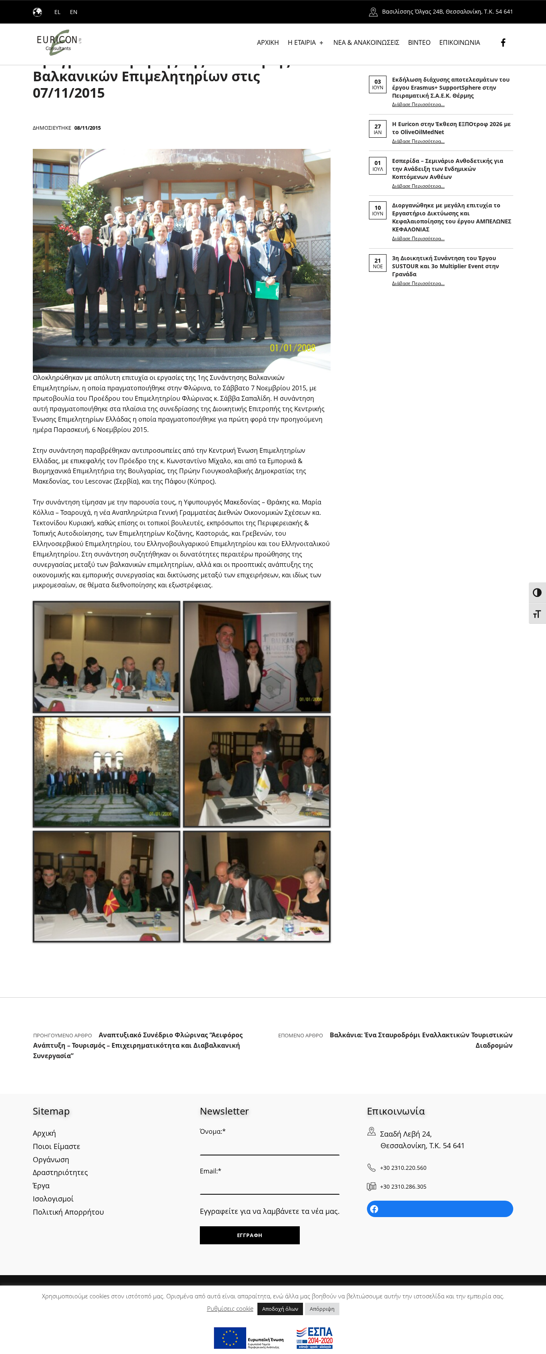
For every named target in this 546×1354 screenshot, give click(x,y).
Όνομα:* (213, 1131)
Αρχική (44, 1133)
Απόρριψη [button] (322, 1308)
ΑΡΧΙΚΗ (268, 42)
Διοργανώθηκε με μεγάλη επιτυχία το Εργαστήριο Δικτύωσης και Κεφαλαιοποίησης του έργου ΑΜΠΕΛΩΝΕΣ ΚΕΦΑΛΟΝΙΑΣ (451, 217)
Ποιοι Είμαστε (56, 1146)
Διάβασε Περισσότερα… (418, 104)
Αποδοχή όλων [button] (280, 1308)
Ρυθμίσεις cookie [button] (230, 1308)
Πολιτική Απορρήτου (68, 1212)
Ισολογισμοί (53, 1198)
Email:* (210, 1171)
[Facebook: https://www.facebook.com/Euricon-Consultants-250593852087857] (440, 1209)
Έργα (41, 1185)
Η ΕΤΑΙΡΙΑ (302, 42)
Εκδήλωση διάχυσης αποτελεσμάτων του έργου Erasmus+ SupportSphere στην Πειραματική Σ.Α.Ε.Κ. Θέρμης (451, 87)
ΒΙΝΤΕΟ (419, 42)
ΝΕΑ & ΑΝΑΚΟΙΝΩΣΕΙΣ (366, 42)
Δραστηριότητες (60, 1172)
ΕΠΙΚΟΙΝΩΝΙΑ (459, 42)
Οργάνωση (51, 1159)
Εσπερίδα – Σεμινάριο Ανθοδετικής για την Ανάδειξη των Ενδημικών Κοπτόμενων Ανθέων (447, 169)
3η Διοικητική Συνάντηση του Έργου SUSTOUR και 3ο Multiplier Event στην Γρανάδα (445, 266)
